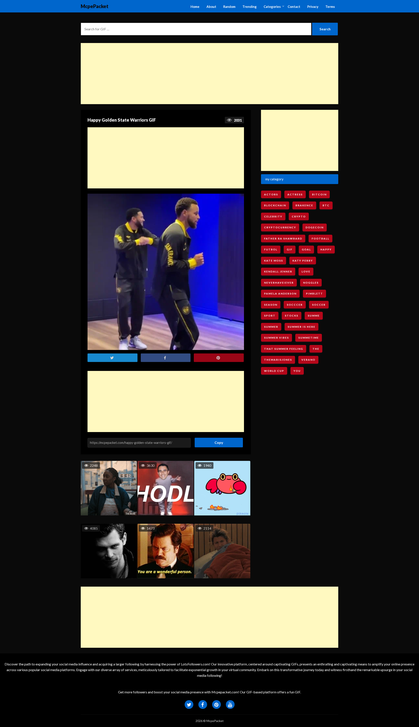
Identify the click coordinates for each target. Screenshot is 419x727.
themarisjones (278, 359)
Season (270, 304)
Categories (272, 7)
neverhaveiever (279, 282)
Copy (217, 441)
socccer (295, 304)
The (316, 348)
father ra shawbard (283, 238)
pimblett (314, 293)
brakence (304, 205)
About (211, 7)
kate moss (273, 260)
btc (326, 205)
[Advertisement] (209, 73)
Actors (271, 194)
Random (229, 7)
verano (308, 359)
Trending (249, 7)
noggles (311, 282)
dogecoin (315, 227)
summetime (308, 337)
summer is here (301, 326)
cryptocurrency (280, 227)
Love (306, 271)
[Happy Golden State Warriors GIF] (166, 272)
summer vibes (276, 337)
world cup (274, 370)
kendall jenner (278, 271)
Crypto (299, 216)
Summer (271, 326)
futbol (270, 249)
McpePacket (94, 6)
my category (274, 179)
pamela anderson (280, 293)
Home (195, 7)
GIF (289, 249)
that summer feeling (283, 348)
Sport (269, 315)
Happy (326, 249)
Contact (294, 7)
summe (314, 315)
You (297, 370)
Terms (330, 7)
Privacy (312, 7)
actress (295, 194)
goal (306, 249)
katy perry (302, 260)
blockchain (275, 205)
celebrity (273, 216)
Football (320, 238)
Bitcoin (319, 194)
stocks (291, 315)
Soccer (319, 304)
